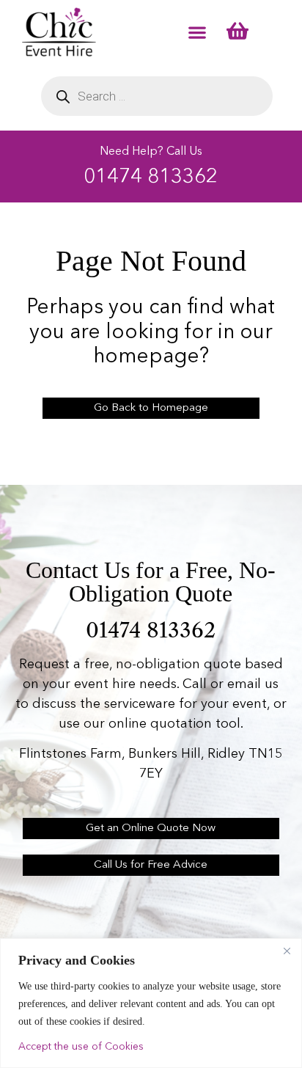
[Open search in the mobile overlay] (157, 96)
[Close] (286, 950)
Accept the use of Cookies (81, 1047)
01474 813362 (151, 177)
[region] (151, 1003)
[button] (197, 32)
